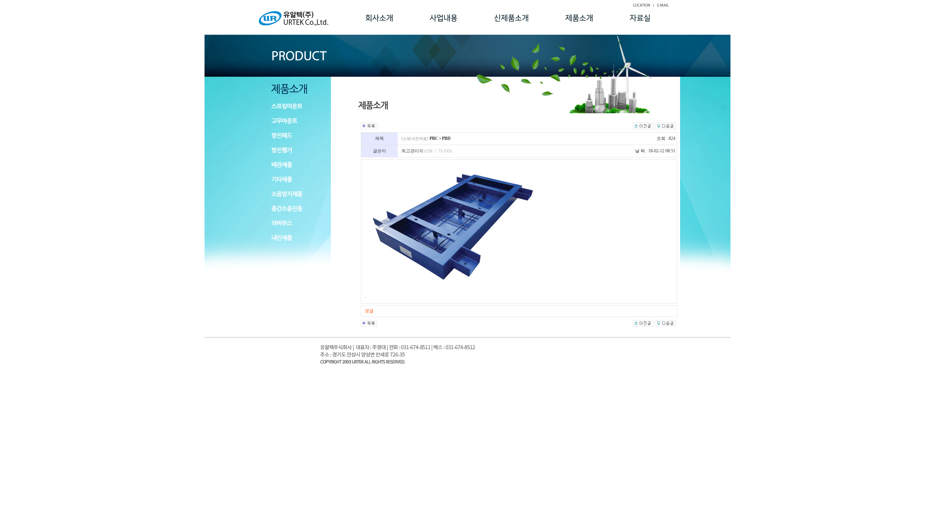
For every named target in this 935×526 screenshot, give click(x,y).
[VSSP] (643, 125)
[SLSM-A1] (666, 125)
